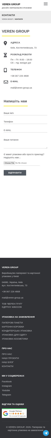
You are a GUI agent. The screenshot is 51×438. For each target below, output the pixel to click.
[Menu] (46, 4)
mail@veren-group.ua (21, 88)
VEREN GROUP (7, 19)
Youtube (6, 390)
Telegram (6, 395)
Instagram (7, 386)
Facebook (7, 381)
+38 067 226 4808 (20, 76)
